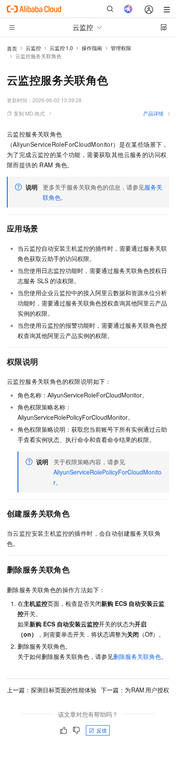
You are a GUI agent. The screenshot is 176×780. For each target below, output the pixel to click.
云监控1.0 (61, 47)
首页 (12, 48)
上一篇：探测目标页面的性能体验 (52, 689)
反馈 (102, 730)
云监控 (33, 47)
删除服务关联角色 (137, 656)
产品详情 (153, 113)
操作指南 (92, 47)
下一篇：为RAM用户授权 (135, 689)
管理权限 (121, 47)
